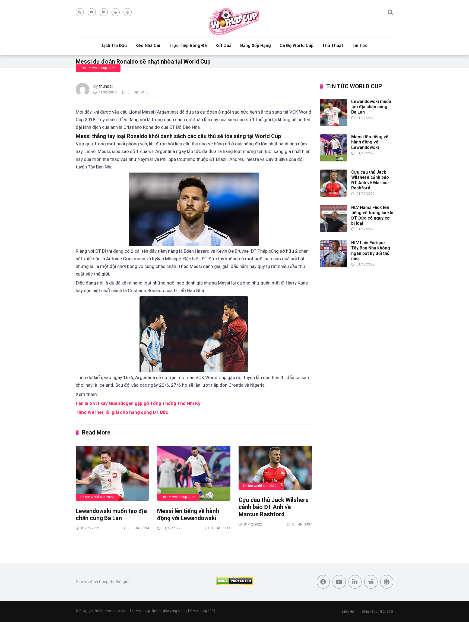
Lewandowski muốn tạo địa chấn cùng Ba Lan (111, 515)
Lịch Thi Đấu (114, 45)
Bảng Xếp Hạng (255, 45)
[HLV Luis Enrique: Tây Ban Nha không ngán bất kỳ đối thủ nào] (333, 265)
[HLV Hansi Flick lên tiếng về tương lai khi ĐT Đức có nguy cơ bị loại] (333, 230)
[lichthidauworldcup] (234, 21)
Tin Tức (359, 45)
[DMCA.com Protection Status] (234, 583)
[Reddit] (116, 12)
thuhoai (106, 86)
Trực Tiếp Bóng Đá (188, 45)
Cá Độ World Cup (296, 45)
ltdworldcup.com (115, 611)
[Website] (127, 12)
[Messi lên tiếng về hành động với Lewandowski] (193, 473)
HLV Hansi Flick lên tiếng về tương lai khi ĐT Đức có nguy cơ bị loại (372, 215)
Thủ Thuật (332, 45)
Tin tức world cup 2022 (98, 68)
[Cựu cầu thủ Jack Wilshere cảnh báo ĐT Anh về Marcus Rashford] (275, 467)
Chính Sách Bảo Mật (377, 612)
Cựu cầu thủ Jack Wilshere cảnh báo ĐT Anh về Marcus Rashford (274, 507)
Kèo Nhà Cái (147, 45)
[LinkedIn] (104, 12)
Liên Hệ (348, 612)
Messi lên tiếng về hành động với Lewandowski (188, 515)
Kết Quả (224, 45)
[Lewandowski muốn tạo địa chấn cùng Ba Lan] (112, 473)
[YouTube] (92, 12)
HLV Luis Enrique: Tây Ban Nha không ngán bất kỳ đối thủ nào (370, 250)
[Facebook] (80, 12)
